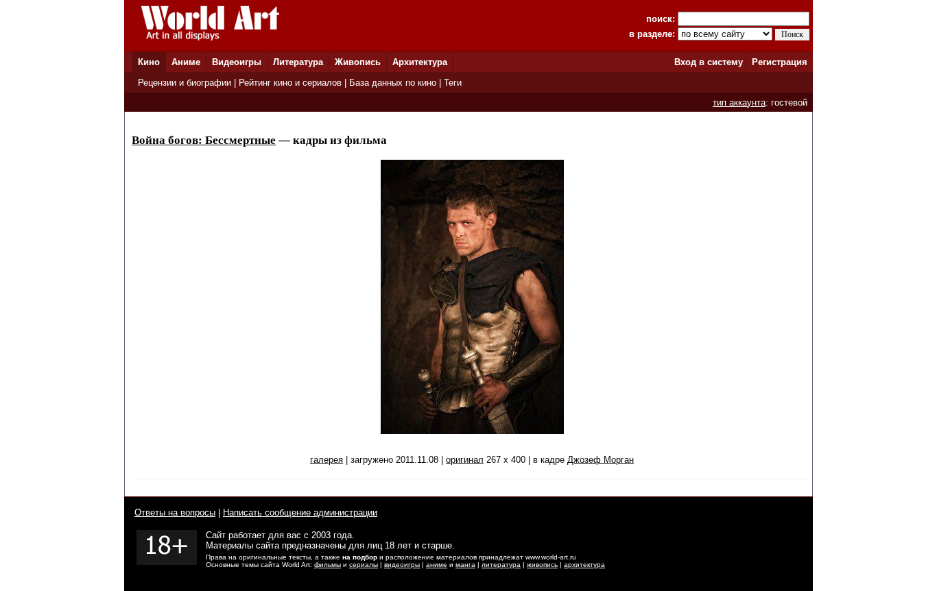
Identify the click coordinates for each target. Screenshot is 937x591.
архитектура (584, 564)
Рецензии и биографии (184, 82)
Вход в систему (708, 62)
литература (501, 564)
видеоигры (402, 564)
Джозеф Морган (600, 460)
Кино (149, 62)
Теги (453, 82)
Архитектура (419, 62)
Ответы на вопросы (174, 512)
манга (465, 564)
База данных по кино (392, 82)
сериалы (363, 564)
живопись (542, 564)
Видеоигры (236, 62)
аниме (436, 564)
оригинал (465, 460)
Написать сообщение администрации (300, 512)
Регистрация (779, 62)
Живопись (358, 62)
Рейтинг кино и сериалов (290, 82)
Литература (298, 62)
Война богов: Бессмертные (204, 140)
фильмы (327, 564)
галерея (326, 460)
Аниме (185, 62)
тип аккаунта (739, 102)
